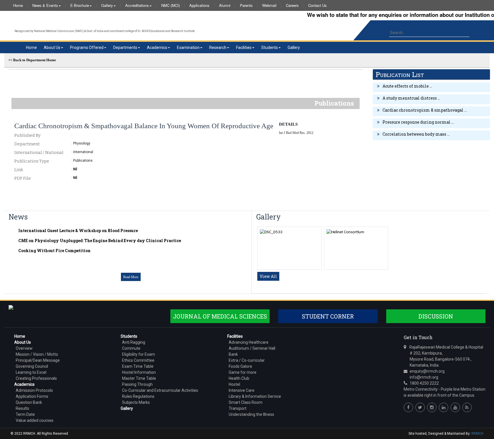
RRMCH (477, 434)
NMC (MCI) (170, 5)
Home (18, 5)
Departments (125, 47)
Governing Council (32, 366)
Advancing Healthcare (248, 342)
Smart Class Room (245, 402)
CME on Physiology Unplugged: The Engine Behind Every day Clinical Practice (99, 240)
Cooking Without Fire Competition (54, 250)
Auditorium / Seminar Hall (252, 348)
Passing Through (137, 384)
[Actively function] (271, 232)
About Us (52, 47)
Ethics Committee (138, 360)
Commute (131, 348)
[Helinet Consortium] (345, 232)
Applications (199, 5)
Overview (24, 348)
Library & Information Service (255, 396)
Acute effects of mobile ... (407, 86)
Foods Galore (240, 366)
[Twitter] (420, 407)
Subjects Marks (136, 402)
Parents (246, 5)
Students (269, 47)
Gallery (107, 5)
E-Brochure (79, 5)
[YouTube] (455, 407)
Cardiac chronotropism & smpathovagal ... (425, 110)
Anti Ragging (133, 342)
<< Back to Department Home (32, 60)
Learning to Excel (31, 372)
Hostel (234, 384)
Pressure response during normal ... (418, 122)
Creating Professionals (36, 378)
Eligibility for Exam (138, 354)
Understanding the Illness (251, 414)
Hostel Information (139, 372)
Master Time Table (139, 378)
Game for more (242, 372)
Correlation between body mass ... (416, 134)
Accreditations (137, 5)
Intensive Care (241, 390)
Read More (130, 277)
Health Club (239, 378)
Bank (233, 354)
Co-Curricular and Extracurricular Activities (160, 390)
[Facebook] (408, 407)
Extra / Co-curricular (247, 360)
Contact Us (317, 5)
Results (22, 408)
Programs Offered (86, 47)
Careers (292, 5)
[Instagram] (432, 407)
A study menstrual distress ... (411, 98)
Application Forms (32, 396)
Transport (237, 408)
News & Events (45, 5)
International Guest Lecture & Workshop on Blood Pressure (78, 230)
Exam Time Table (138, 366)
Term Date (25, 414)
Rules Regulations (138, 396)
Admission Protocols (34, 390)
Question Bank (29, 402)
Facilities (244, 47)
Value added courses (34, 420)
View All (268, 276)
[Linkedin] (443, 407)
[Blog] (467, 407)
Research (217, 47)
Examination (188, 47)
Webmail (269, 5)
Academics (157, 47)
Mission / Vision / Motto (37, 354)
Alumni (224, 5)
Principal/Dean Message (38, 360)
